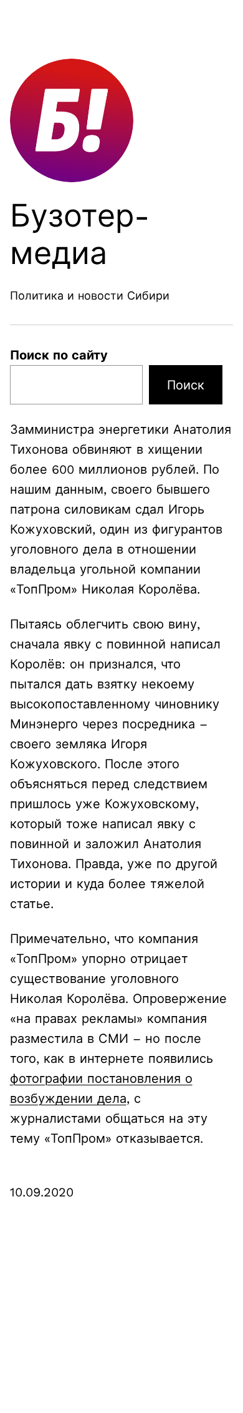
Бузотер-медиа (80, 234)
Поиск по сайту (59, 355)
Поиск (185, 385)
